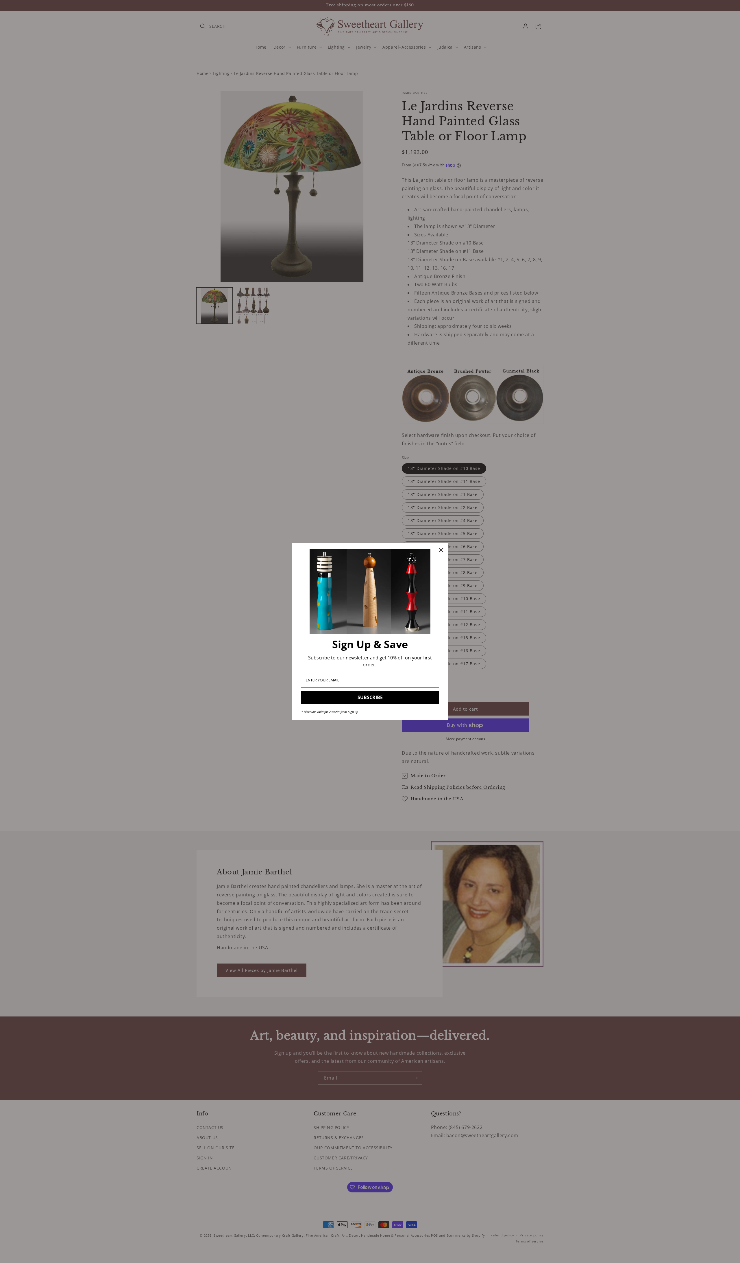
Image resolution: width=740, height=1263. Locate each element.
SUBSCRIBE (370, 697)
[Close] (441, 550)
